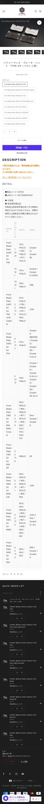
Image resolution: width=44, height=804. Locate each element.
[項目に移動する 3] (21, 52)
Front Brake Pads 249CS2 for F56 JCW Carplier (23, 626)
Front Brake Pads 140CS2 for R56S (23, 680)
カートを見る (10, 761)
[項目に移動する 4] (29, 52)
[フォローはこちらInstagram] (16, 774)
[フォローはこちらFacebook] (3, 774)
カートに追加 (22, 140)
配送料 (10, 756)
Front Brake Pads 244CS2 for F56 (23, 608)
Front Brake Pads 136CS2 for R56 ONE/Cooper (23, 662)
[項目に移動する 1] (5, 52)
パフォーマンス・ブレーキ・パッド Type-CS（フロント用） (25, 600)
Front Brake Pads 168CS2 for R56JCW (23, 698)
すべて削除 (24, 761)
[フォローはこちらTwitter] (10, 774)
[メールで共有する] (21, 574)
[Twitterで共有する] (15, 574)
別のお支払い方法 (22, 153)
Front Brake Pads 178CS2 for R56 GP (23, 716)
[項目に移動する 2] (13, 52)
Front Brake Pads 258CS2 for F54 (23, 644)
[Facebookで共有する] (11, 574)
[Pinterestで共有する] (18, 574)
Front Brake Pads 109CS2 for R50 (23, 734)
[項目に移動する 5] (37, 52)
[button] (35, 799)
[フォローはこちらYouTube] (23, 774)
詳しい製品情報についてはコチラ (17, 177)
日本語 (30, 781)
